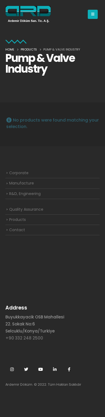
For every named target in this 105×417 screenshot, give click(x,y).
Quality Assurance (26, 209)
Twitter (26, 369)
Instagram (11, 369)
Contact (17, 230)
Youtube (40, 369)
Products (17, 219)
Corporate (19, 173)
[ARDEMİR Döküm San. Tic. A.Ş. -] (28, 14)
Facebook (68, 369)
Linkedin (54, 369)
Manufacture (21, 183)
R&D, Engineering (25, 193)
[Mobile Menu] (93, 14)
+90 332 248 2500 (24, 338)
